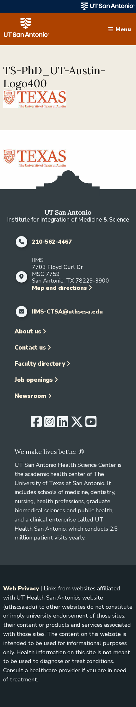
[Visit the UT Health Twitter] (77, 424)
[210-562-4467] (22, 241)
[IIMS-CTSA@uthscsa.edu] (22, 311)
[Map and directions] (22, 277)
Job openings (34, 380)
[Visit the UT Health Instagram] (49, 424)
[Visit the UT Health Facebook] (36, 424)
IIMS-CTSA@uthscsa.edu (67, 311)
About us (28, 331)
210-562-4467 (52, 242)
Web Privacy (21, 588)
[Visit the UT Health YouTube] (90, 424)
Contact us (30, 348)
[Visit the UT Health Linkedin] (62, 424)
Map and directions (59, 288)
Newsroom (30, 396)
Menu (123, 29)
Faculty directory (40, 364)
